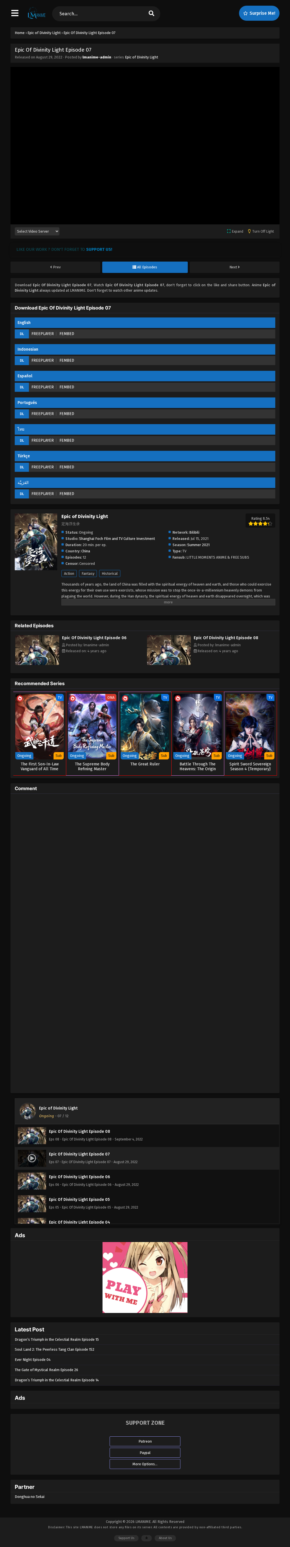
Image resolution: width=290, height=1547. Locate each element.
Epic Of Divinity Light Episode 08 (226, 637)
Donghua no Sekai (29, 1497)
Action (69, 573)
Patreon (145, 1441)
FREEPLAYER (42, 333)
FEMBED (66, 333)
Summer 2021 (198, 545)
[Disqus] (145, 869)
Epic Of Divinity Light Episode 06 (94, 637)
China (85, 551)
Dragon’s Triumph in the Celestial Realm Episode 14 (57, 1380)
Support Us (126, 1538)
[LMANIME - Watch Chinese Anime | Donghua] (36, 18)
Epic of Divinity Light (141, 57)
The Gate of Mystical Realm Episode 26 (46, 1370)
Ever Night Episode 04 (33, 1359)
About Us (165, 1538)
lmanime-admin (96, 57)
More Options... (145, 1464)
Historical (110, 573)
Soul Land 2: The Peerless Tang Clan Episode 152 (54, 1349)
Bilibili (194, 532)
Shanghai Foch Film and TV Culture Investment (117, 538)
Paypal (145, 1453)
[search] (151, 13)
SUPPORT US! (99, 249)
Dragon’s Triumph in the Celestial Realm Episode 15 (57, 1339)
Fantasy (88, 573)
